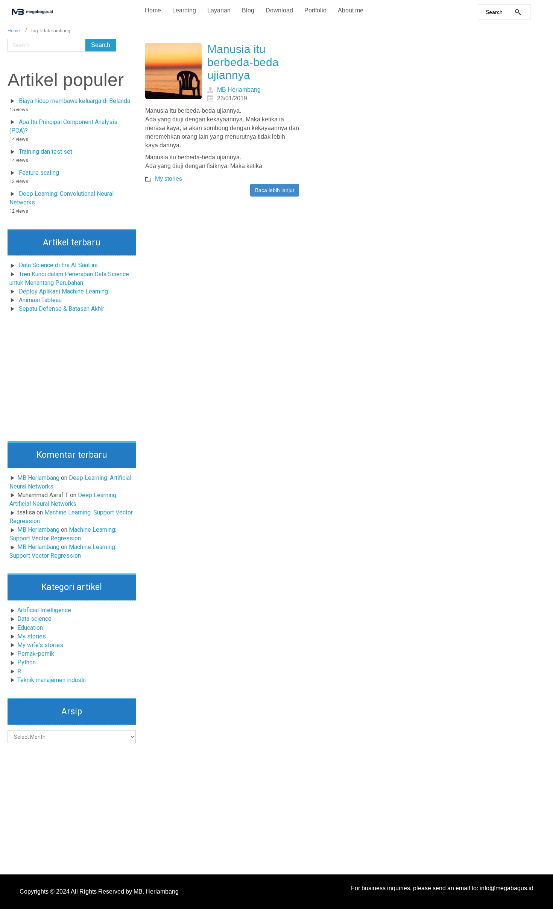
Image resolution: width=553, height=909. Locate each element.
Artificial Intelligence (44, 610)
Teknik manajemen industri (52, 680)
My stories (31, 636)
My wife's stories (40, 645)
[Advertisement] (72, 379)
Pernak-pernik (35, 653)
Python (26, 662)
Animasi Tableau (40, 300)
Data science (34, 618)
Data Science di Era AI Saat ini (58, 265)
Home (14, 30)
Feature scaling (39, 172)
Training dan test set (45, 151)
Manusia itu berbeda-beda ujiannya (243, 62)
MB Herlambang (38, 477)
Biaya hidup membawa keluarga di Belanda (74, 100)
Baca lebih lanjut (274, 190)
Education (30, 627)
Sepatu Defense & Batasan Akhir (61, 308)
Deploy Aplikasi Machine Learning (63, 291)
